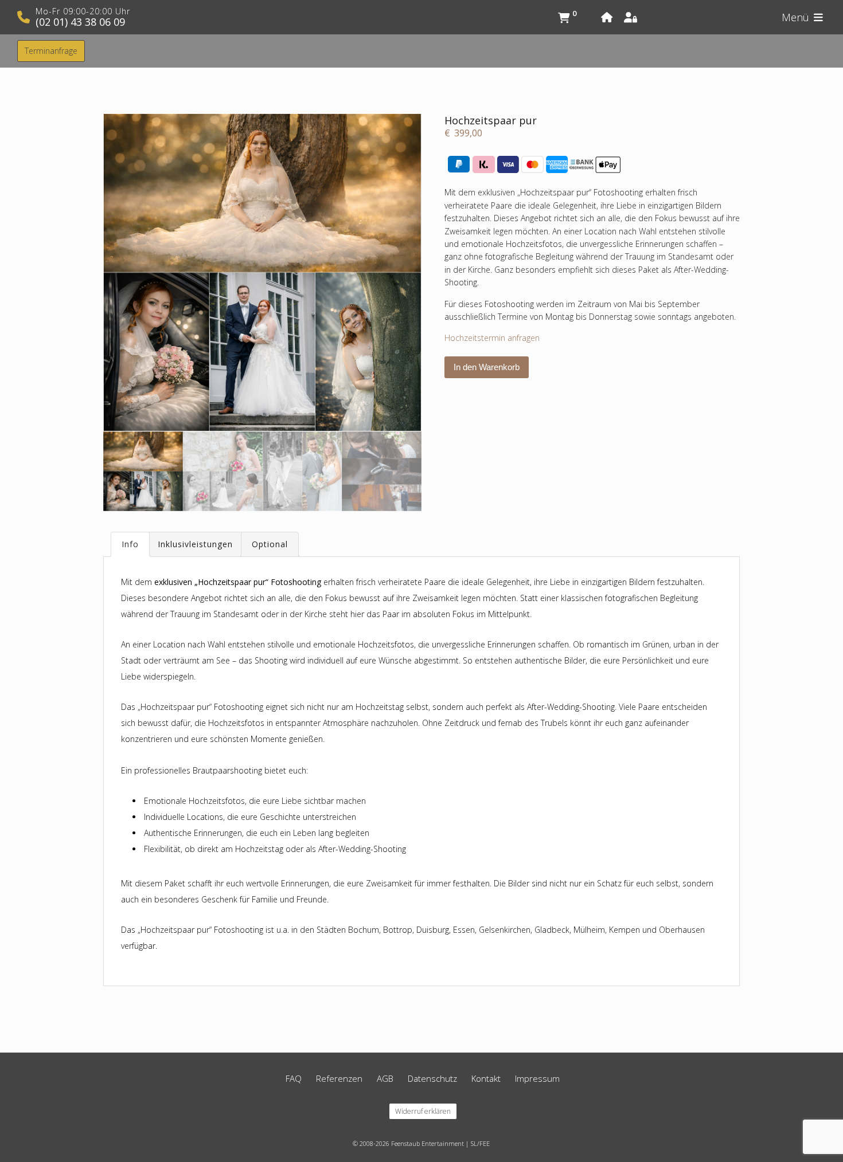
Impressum (537, 1078)
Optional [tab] (270, 544)
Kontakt (486, 1078)
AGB (385, 1078)
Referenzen (339, 1078)
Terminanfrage (51, 50)
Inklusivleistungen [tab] (195, 544)
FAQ (294, 1078)
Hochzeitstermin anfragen (492, 337)
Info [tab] (130, 544)
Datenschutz (432, 1078)
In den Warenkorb (487, 367)
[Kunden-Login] (635, 17)
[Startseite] (612, 17)
